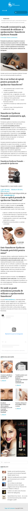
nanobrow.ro (9, 195)
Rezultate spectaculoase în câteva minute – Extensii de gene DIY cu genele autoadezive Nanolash (6, 407)
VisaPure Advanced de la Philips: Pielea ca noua (20, 404)
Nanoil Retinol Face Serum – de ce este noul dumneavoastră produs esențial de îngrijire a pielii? (17, 497)
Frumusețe (3, 37)
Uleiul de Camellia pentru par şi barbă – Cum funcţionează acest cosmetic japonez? (17, 479)
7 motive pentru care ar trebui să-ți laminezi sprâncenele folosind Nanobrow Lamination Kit (21, 378)
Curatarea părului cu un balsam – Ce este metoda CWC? (6, 376)
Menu (4, 10)
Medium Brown (17, 189)
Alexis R (4, 380)
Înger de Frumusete (10, 508)
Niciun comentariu (12, 37)
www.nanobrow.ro (10, 299)
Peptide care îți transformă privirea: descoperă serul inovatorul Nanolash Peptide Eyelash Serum (17, 473)
